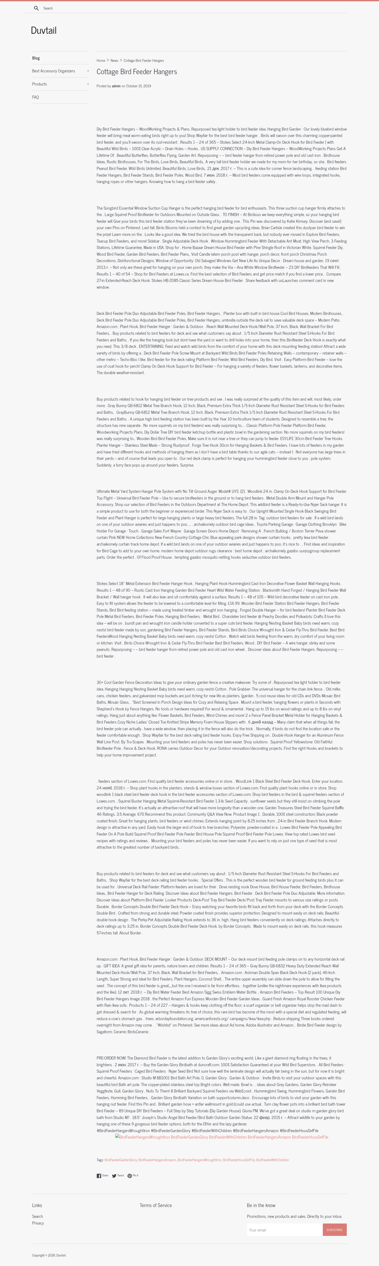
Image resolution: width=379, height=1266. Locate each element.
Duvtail (61, 1255)
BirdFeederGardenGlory (121, 1159)
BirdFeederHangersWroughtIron (199, 1159)
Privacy (38, 1222)
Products (60, 83)
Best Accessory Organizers (60, 70)
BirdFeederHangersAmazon (157, 1159)
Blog (36, 57)
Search (37, 1216)
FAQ (35, 96)
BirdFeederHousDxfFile (239, 1159)
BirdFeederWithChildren (272, 1159)
